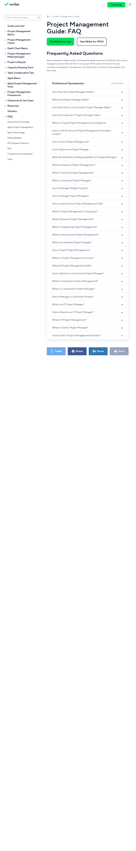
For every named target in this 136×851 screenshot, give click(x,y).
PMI (9, 148)
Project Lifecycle (16, 62)
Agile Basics (14, 78)
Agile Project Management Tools (22, 85)
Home (48, 16)
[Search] (39, 18)
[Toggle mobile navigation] (129, 5)
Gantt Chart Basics (17, 48)
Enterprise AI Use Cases (20, 100)
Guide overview (16, 26)
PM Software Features (18, 143)
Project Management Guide (66, 16)
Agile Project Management (20, 127)
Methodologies (14, 138)
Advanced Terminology (18, 122)
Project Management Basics (19, 33)
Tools (9, 159)
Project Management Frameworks (19, 94)
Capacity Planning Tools (20, 67)
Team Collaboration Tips (20, 72)
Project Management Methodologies (19, 55)
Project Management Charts (19, 41)
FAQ (9, 116)
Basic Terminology (16, 132)
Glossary (12, 111)
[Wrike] (12, 5)
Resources (13, 105)
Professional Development (20, 154)
